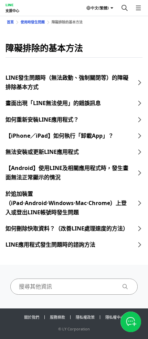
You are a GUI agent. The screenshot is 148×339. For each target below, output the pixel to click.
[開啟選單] (138, 8)
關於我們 (31, 317)
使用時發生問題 (33, 22)
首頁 (10, 22)
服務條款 (57, 317)
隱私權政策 (85, 317)
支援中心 (12, 10)
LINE (9, 4)
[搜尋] (124, 8)
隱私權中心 (114, 317)
